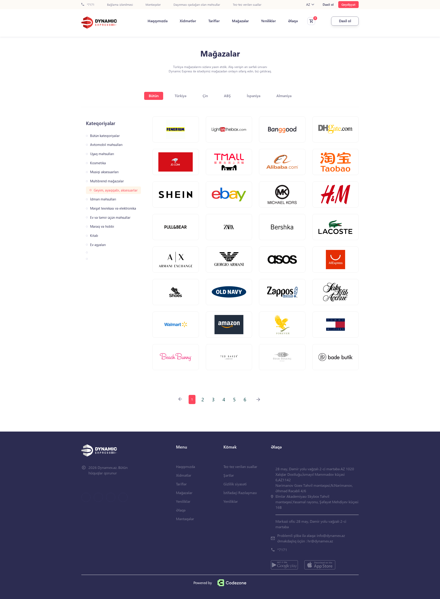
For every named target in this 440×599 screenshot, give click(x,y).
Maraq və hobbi (102, 226)
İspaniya (253, 95)
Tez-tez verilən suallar (247, 4)
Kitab (94, 235)
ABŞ (227, 95)
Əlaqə (293, 21)
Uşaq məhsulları (102, 154)
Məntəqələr (153, 4)
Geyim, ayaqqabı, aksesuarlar (116, 190)
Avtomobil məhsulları (106, 144)
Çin (205, 95)
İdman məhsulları (103, 199)
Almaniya (284, 95)
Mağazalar (240, 21)
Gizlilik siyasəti (235, 483)
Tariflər (214, 21)
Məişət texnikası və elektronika (113, 208)
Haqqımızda (158, 21)
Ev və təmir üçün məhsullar (110, 217)
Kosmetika (98, 163)
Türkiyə (181, 95)
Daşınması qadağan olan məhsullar (196, 4)
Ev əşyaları (98, 245)
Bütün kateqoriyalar (105, 136)
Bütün (154, 95)
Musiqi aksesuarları (104, 172)
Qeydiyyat (348, 4)
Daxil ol (328, 4)
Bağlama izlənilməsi (120, 4)
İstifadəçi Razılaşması (240, 492)
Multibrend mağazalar (107, 181)
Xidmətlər (188, 21)
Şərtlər (228, 475)
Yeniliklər (268, 21)
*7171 (90, 4)
